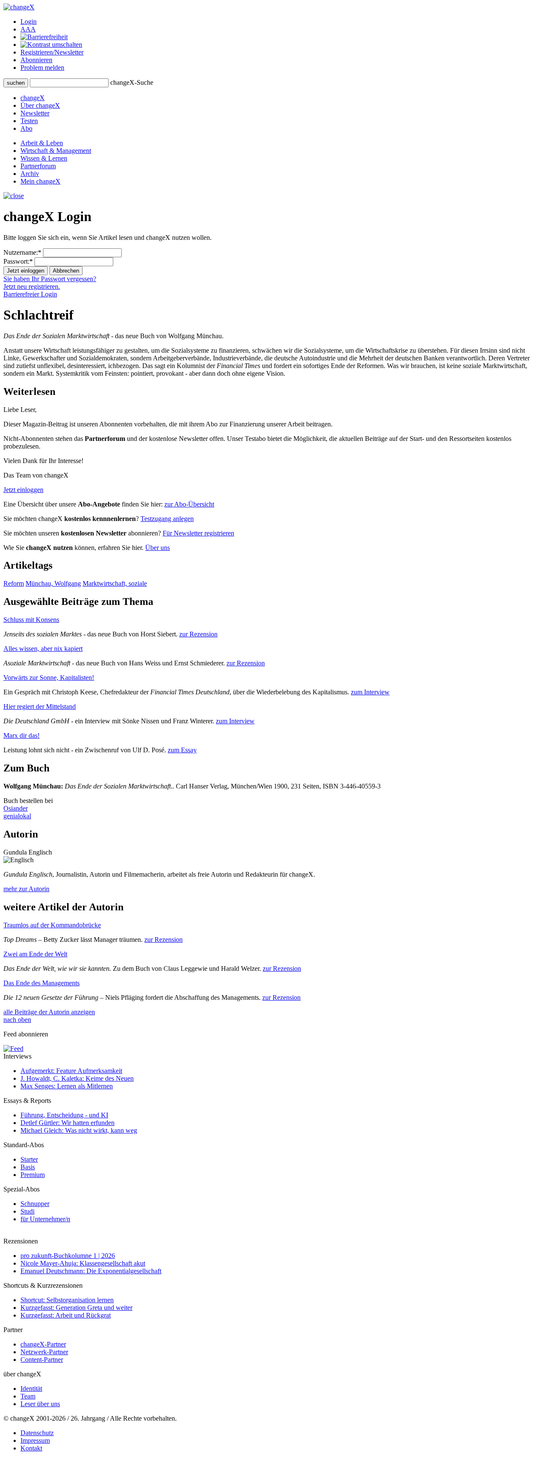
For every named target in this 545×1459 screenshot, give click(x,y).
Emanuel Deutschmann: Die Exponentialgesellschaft (90, 1271)
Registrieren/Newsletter (51, 52)
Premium (32, 1174)
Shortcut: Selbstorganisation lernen (67, 1300)
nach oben (17, 1019)
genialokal (17, 816)
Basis (27, 1167)
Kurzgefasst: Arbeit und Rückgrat (65, 1315)
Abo (26, 128)
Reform (13, 583)
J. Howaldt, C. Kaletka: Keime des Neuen (77, 1078)
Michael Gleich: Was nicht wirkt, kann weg (78, 1130)
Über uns (157, 547)
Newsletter (34, 113)
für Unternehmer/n (45, 1219)
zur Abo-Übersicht (189, 504)
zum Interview (370, 692)
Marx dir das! (21, 735)
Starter (29, 1159)
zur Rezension (198, 634)
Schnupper (34, 1203)
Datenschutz (37, 1432)
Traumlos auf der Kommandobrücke (52, 925)
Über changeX (40, 105)
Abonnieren (36, 59)
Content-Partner (41, 1359)
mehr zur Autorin (26, 888)
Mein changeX (40, 181)
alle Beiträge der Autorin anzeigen (49, 1012)
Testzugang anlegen (167, 518)
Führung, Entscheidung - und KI (64, 1115)
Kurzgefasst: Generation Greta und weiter (76, 1307)
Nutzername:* (22, 252)
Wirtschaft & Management (55, 150)
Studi (27, 1211)
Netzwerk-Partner (44, 1351)
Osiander (15, 808)
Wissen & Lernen (43, 158)
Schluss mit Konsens (31, 619)
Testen (29, 120)
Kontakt (31, 1448)
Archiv (29, 173)
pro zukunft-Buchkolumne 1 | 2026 (67, 1255)
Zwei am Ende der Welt (35, 954)
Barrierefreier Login (30, 294)
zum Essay (182, 750)
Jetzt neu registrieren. (31, 286)
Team (27, 1396)
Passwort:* (18, 261)
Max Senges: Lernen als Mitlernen (66, 1086)
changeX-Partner (43, 1344)
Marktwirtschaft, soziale (115, 583)
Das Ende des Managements (41, 983)
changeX (32, 97)
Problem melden (42, 67)
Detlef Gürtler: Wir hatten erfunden (67, 1122)
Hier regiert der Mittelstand (39, 706)
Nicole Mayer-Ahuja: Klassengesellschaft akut (82, 1263)
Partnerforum (38, 166)
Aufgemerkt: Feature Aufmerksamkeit (71, 1070)
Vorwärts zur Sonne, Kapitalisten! (48, 677)
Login (28, 21)
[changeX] (18, 7)
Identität (31, 1388)
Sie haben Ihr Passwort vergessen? (49, 278)
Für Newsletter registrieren (198, 533)
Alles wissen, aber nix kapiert (43, 648)
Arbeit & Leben (41, 143)
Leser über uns (40, 1403)
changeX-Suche (131, 82)
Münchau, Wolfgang (53, 583)
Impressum (35, 1440)
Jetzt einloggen (23, 489)
